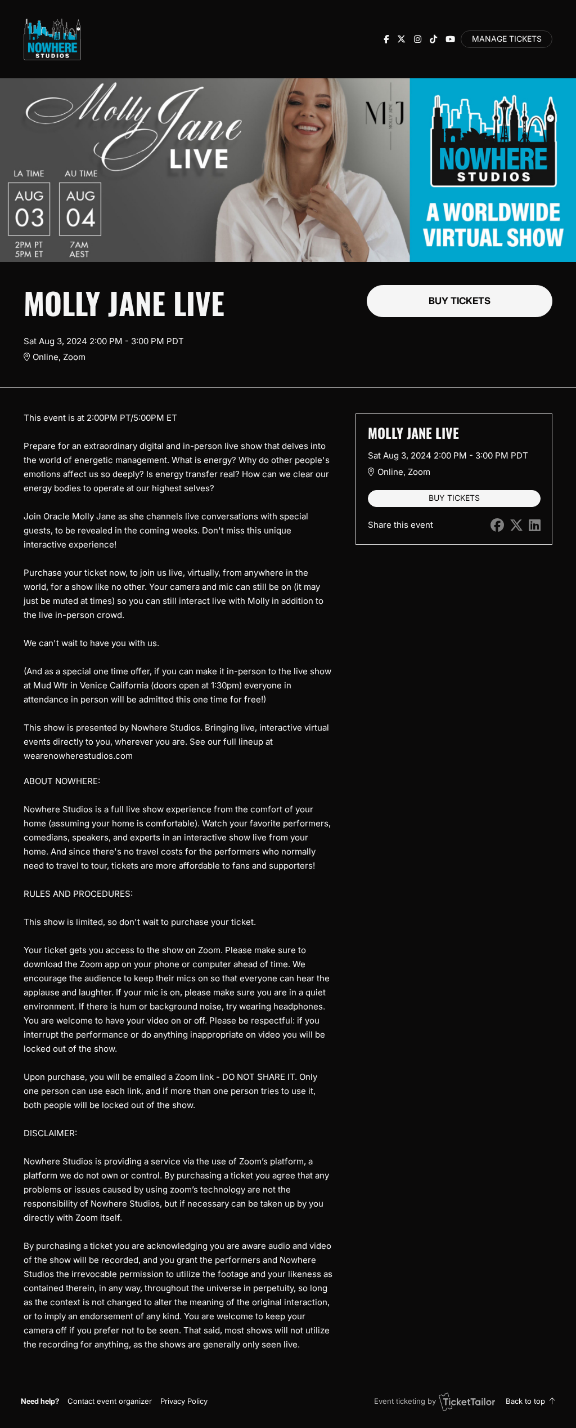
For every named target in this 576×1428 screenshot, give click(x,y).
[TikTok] (433, 39)
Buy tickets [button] (459, 300)
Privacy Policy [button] (184, 1400)
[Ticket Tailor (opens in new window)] (467, 1401)
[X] (401, 39)
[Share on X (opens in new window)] (516, 525)
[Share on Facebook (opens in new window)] (497, 525)
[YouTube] (450, 39)
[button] (110, 1400)
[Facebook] (386, 39)
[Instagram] (417, 39)
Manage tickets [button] (507, 38)
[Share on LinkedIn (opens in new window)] (535, 525)
